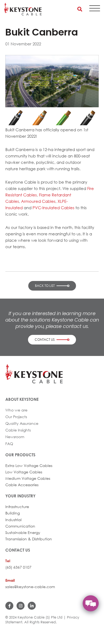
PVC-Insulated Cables (53, 207)
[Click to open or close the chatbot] (91, 603)
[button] (79, 9)
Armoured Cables (38, 201)
